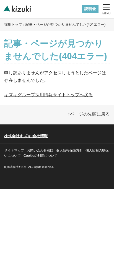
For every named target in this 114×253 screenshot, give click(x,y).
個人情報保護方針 (69, 150)
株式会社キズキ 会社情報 (26, 136)
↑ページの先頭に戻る (89, 114)
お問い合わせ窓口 (40, 150)
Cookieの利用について (41, 156)
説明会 (90, 8)
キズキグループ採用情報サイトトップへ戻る (48, 94)
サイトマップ (14, 150)
